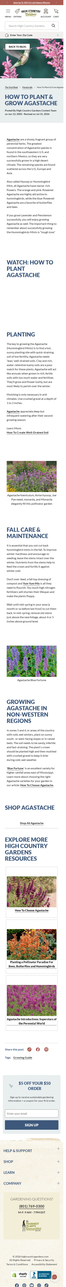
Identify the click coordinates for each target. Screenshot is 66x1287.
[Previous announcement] (7, 3)
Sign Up (32, 1125)
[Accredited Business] (41, 1275)
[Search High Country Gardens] (53, 25)
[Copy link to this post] (29, 1049)
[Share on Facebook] (38, 1049)
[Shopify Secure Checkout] (20, 1275)
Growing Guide (22, 1057)
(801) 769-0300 (31, 1206)
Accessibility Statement (44, 1264)
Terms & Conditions (17, 1264)
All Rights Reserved (19, 1260)
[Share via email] (46, 1049)
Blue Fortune (15, 768)
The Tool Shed (11, 87)
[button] (8, 13)
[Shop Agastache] (32, 657)
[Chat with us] (54, 1277)
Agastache (13, 139)
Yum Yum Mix (31, 583)
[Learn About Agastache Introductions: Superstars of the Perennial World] (31, 996)
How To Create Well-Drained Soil (27, 432)
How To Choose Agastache (36, 785)
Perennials (27, 87)
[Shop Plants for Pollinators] (32, 472)
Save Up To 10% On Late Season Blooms (31, 2)
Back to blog (17, 46)
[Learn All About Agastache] (31, 887)
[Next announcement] (56, 3)
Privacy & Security (44, 1260)
